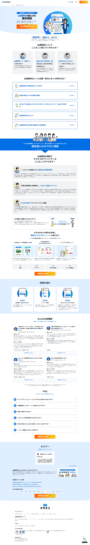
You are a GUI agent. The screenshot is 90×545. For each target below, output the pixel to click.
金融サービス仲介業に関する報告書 (21, 519)
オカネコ (13, 5)
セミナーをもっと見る (72, 465)
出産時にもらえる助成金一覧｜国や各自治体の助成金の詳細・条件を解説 (26, 486)
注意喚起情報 (32, 525)
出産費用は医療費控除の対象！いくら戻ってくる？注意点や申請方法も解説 (27, 482)
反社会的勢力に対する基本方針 (24, 525)
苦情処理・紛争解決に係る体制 (59, 519)
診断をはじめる (84, 2)
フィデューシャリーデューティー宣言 (34, 519)
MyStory (16, 525)
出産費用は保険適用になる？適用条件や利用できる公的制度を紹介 (25, 484)
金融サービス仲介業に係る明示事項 (47, 519)
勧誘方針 (16, 520)
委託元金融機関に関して (70, 519)
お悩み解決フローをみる (28, 352)
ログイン (76, 2)
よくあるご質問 (70, 2)
